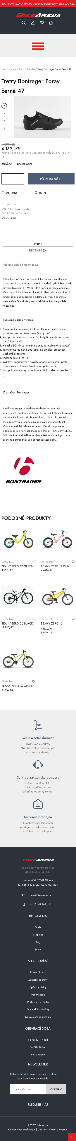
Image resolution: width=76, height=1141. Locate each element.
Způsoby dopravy (37, 980)
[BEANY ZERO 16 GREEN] (18, 658)
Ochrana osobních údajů (21, 1129)
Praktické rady (38, 972)
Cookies (42, 1129)
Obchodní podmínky (38, 1009)
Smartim (63, 1129)
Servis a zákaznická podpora (38, 777)
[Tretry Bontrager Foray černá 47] (43, 117)
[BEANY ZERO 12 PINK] (58, 539)
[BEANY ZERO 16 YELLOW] (58, 596)
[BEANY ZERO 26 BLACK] (18, 596)
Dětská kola (7, 561)
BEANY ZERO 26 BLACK (17, 623)
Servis (38, 949)
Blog (37, 942)
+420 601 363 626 (40, 904)
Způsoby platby (38, 987)
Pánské (31, 69)
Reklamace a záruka (38, 1002)
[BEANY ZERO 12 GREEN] (18, 539)
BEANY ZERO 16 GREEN (17, 686)
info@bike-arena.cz (40, 895)
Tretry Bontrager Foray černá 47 (54, 69)
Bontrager (24, 164)
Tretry (22, 69)
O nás (38, 927)
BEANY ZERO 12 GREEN (17, 566)
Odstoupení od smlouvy (38, 1017)
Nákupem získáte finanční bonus (20, 265)
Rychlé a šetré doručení (37, 737)
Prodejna (38, 934)
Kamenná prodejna (38, 817)
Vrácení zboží (37, 994)
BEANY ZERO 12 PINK (55, 566)
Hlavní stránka (8, 69)
